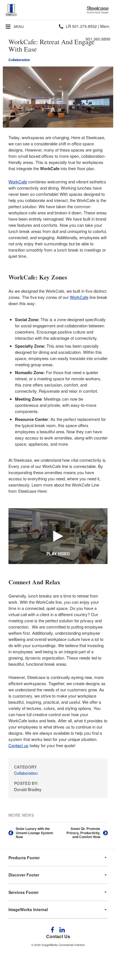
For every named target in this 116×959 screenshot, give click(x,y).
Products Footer (24, 857)
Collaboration (19, 59)
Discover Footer (23, 875)
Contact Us (58, 936)
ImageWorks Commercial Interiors (63, 945)
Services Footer (23, 892)
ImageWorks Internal (28, 909)
